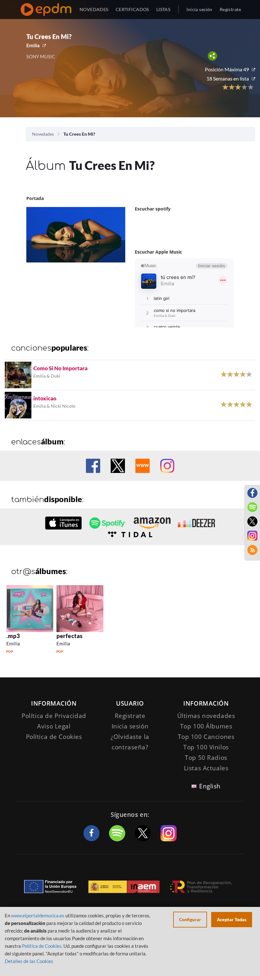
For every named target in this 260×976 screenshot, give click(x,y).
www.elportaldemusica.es (37, 915)
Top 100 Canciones (206, 737)
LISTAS (163, 9)
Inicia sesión (199, 9)
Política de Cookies (54, 737)
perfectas (69, 635)
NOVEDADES (94, 9)
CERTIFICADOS (132, 9)
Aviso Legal (53, 726)
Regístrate (230, 9)
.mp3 (13, 635)
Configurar (190, 919)
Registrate (130, 716)
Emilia (33, 45)
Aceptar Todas (231, 919)
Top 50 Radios (206, 757)
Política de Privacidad (54, 716)
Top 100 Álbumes (206, 726)
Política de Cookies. (42, 946)
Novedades (43, 134)
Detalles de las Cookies (29, 961)
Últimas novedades (206, 716)
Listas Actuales (206, 768)
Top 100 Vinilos (206, 747)
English (210, 786)
